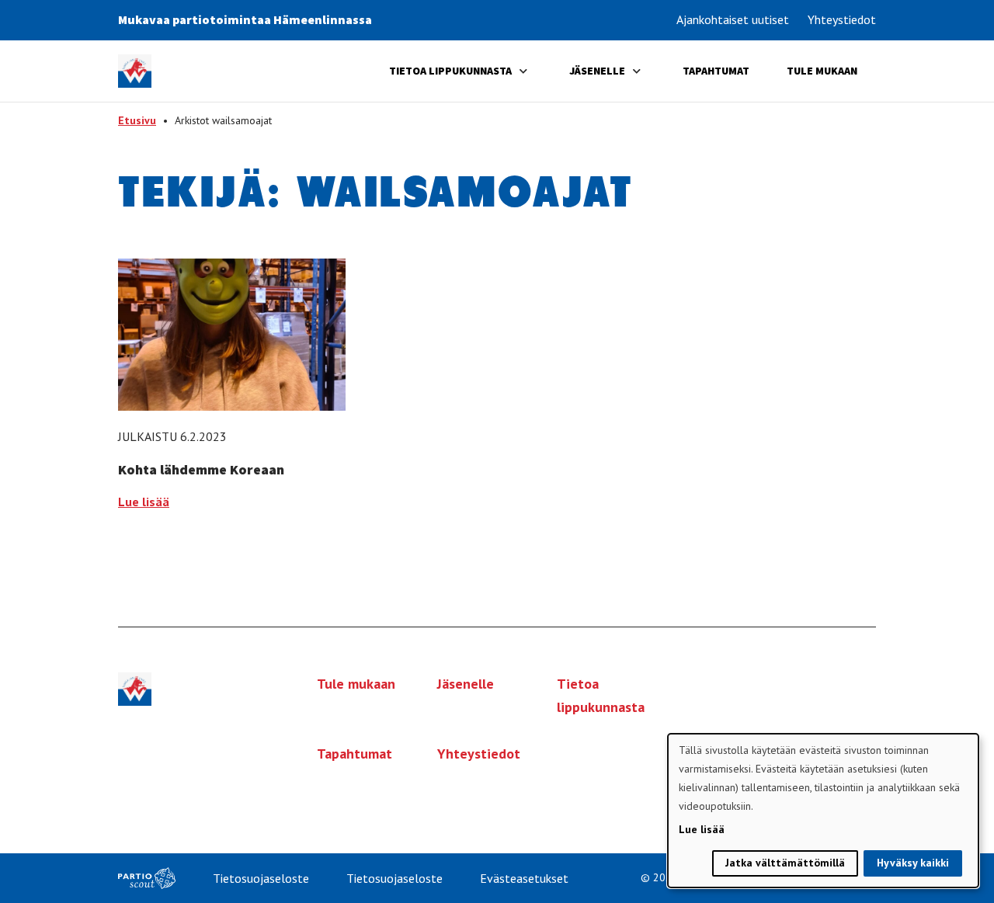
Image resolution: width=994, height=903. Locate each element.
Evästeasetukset (524, 878)
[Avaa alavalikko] (523, 71)
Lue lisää (143, 501)
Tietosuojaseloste (261, 878)
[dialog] (823, 810)
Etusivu (137, 120)
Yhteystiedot (842, 19)
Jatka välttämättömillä (785, 863)
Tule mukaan (822, 71)
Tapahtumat (716, 71)
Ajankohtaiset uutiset (732, 19)
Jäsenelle (597, 71)
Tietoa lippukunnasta (450, 71)
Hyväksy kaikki (913, 863)
